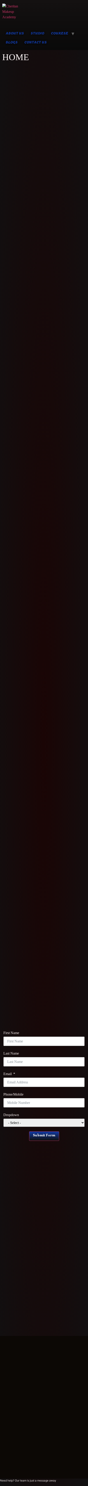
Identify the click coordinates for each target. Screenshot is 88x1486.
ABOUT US (15, 32)
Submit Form (44, 1136)
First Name (11, 1033)
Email (7, 1074)
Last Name (11, 1053)
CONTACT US (35, 41)
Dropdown (11, 1115)
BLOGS (12, 41)
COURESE (59, 32)
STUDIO (37, 32)
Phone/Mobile (13, 1094)
